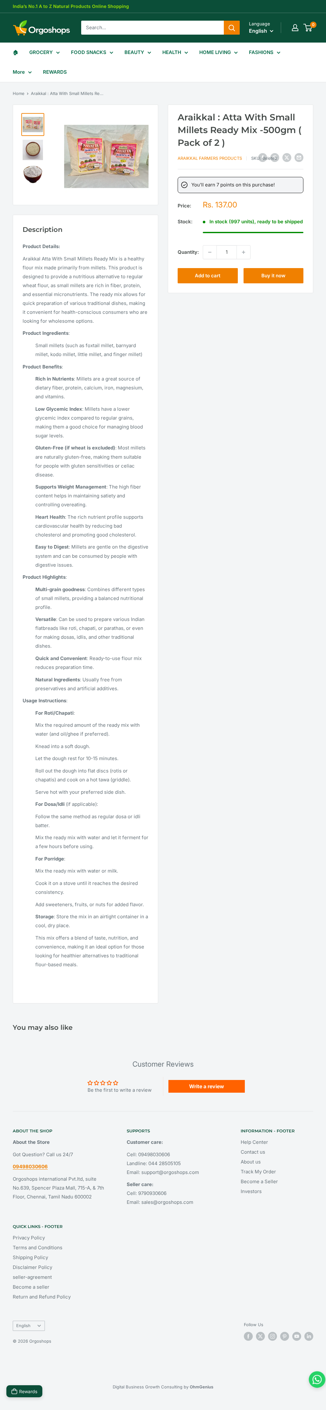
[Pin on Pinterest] (274, 157)
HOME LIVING (215, 52)
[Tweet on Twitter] (286, 157)
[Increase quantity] (243, 252)
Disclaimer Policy (32, 1267)
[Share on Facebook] (262, 157)
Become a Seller (259, 1181)
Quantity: (188, 252)
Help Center (254, 1142)
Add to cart (207, 276)
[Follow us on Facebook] (248, 1336)
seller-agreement (32, 1277)
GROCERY (41, 52)
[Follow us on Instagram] (272, 1336)
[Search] (232, 28)
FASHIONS (261, 52)
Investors (251, 1191)
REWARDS (55, 72)
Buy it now (273, 276)
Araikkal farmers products (210, 158)
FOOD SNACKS (88, 52)
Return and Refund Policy (42, 1297)
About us (251, 1162)
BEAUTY (134, 52)
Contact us (253, 1152)
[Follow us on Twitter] (260, 1336)
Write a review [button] (206, 1086)
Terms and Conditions (37, 1248)
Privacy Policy (29, 1238)
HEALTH (171, 52)
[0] (308, 27)
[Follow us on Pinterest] (284, 1336)
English (23, 1325)
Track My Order (258, 1172)
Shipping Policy (30, 1257)
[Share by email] (298, 157)
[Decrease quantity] (209, 252)
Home (19, 93)
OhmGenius (201, 1386)
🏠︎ (15, 52)
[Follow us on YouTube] (296, 1336)
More (19, 72)
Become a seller (31, 1287)
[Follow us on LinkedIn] (308, 1336)
